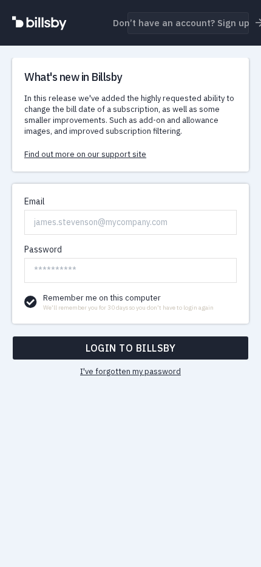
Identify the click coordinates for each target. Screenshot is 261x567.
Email (34, 201)
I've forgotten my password (130, 371)
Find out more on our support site (85, 154)
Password (43, 249)
